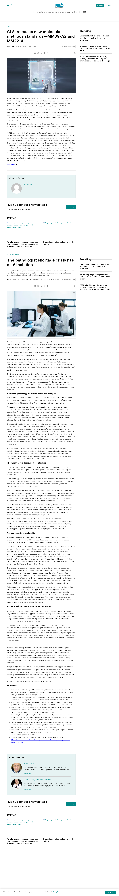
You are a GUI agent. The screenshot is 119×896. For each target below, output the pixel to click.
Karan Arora (11, 279)
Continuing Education (39, 17)
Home (8, 26)
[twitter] (41, 53)
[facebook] (35, 53)
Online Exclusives (13, 254)
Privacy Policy (57, 892)
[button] (8, 5)
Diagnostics (53, 17)
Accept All (110, 892)
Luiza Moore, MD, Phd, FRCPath (28, 279)
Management (73, 17)
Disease (63, 17)
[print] (75, 53)
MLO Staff (10, 47)
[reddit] (44, 53)
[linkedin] (38, 53)
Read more (11, 164)
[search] (11, 5)
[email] (47, 53)
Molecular (84, 17)
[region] (59, 892)
